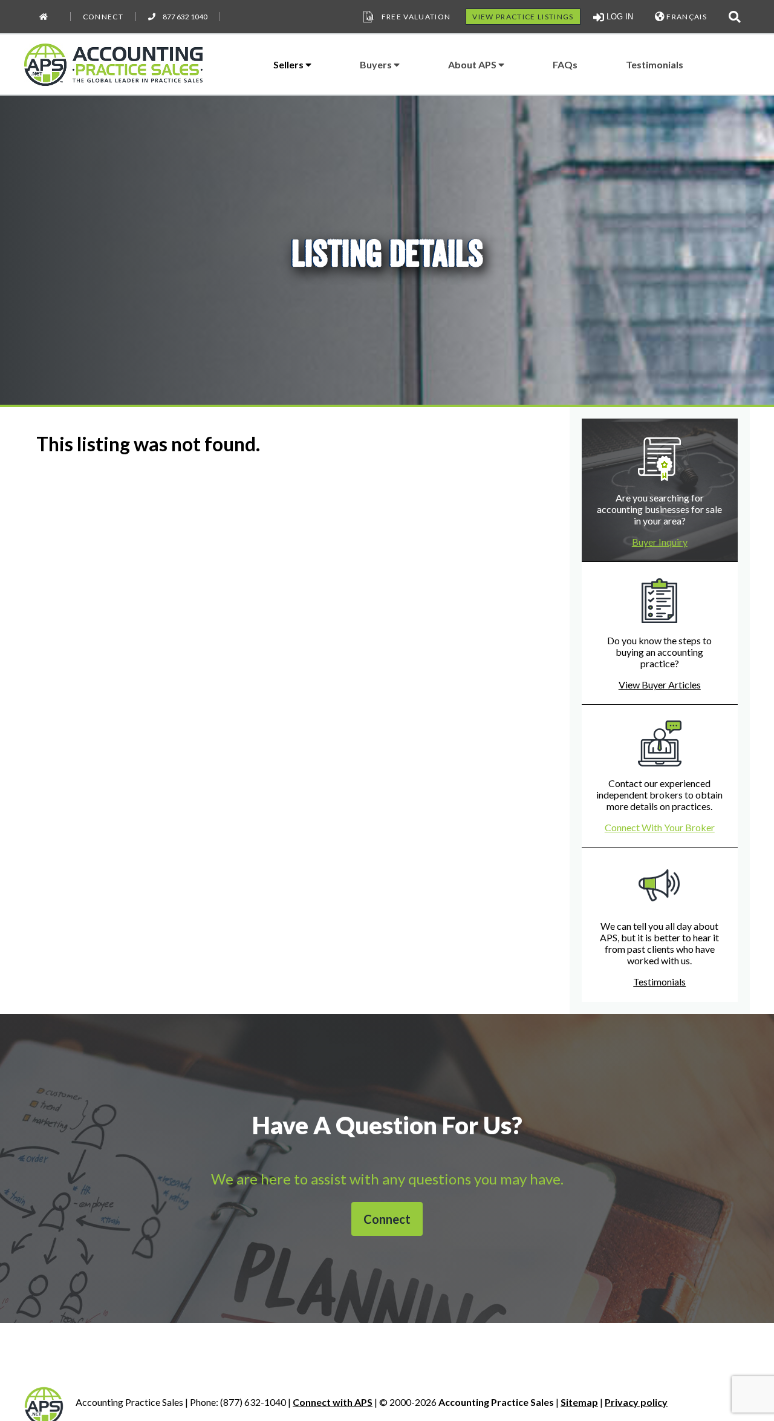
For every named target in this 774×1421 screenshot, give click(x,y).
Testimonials (654, 64)
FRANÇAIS (686, 16)
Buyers (377, 64)
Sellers (289, 64)
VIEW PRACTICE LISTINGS (522, 16)
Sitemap (579, 1402)
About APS (473, 64)
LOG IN (618, 16)
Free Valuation (416, 16)
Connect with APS (332, 1402)
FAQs (565, 64)
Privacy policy (636, 1402)
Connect (103, 16)
